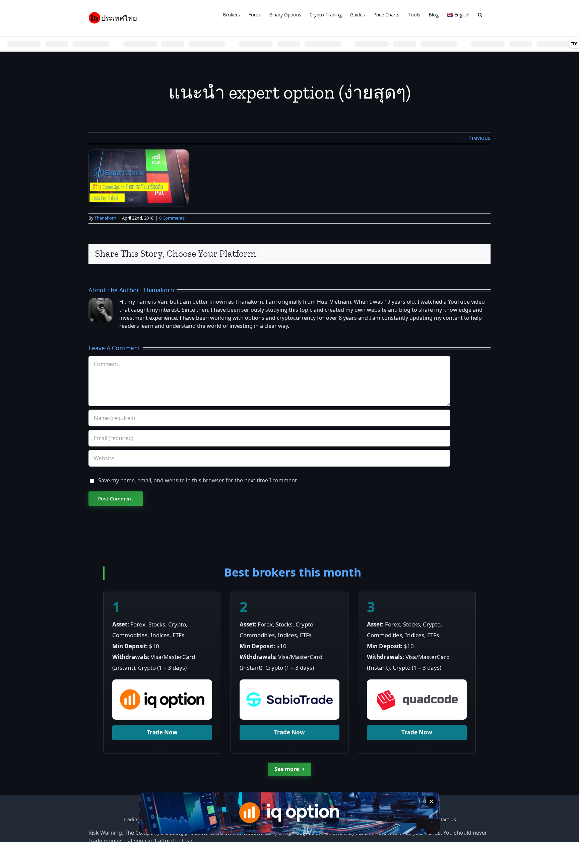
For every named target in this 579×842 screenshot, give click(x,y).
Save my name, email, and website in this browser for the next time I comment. (198, 481)
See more (289, 769)
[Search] (480, 14)
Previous (479, 138)
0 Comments (172, 218)
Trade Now (162, 732)
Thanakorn (105, 218)
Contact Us (444, 819)
